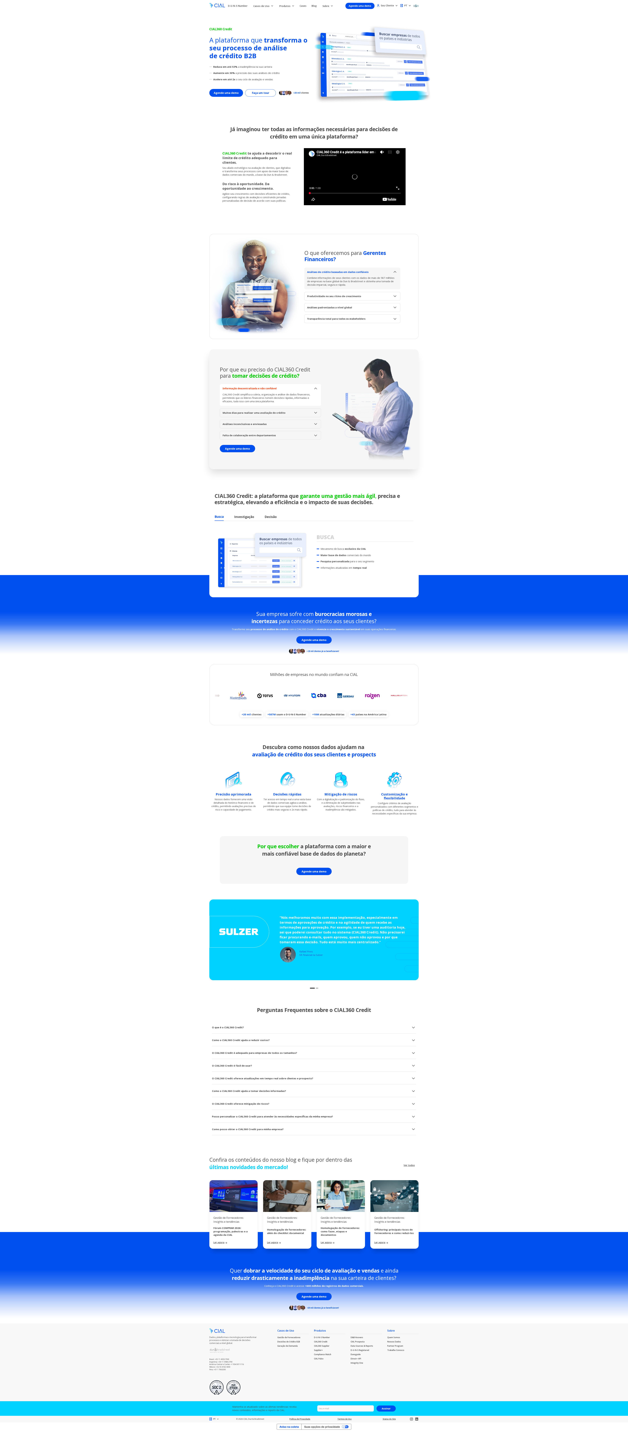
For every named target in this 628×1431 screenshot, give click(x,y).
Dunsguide (356, 1354)
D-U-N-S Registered (360, 1350)
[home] (217, 6)
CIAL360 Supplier (321, 1346)
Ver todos (409, 1165)
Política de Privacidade (299, 1419)
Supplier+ (318, 1350)
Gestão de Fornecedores (288, 1337)
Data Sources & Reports (362, 1346)
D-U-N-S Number (237, 5)
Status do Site (389, 1419)
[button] (263, 6)
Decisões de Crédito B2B (288, 1341)
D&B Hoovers (357, 1337)
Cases (303, 5)
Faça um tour (260, 93)
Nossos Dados (394, 1341)
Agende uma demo (360, 5)
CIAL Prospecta (358, 1341)
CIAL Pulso (318, 1358)
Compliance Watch (322, 1354)
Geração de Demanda (287, 1346)
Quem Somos (393, 1337)
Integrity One (357, 1363)
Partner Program (395, 1346)
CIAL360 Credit (320, 1341)
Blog (314, 5)
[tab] (219, 517)
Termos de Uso (344, 1419)
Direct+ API (356, 1358)
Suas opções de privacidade (322, 1426)
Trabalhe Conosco (395, 1350)
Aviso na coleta (289, 1426)
